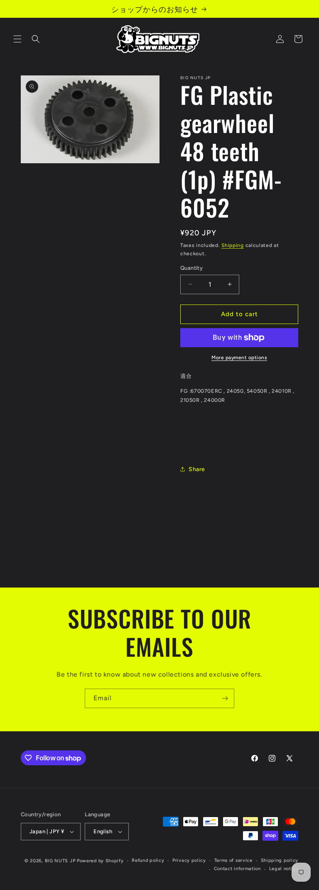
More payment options (239, 357)
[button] (17, 39)
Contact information (237, 868)
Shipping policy (280, 860)
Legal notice (283, 868)
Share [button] (197, 469)
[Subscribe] (225, 698)
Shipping (232, 245)
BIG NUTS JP (60, 860)
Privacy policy (189, 860)
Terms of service (233, 860)
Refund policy (148, 860)
